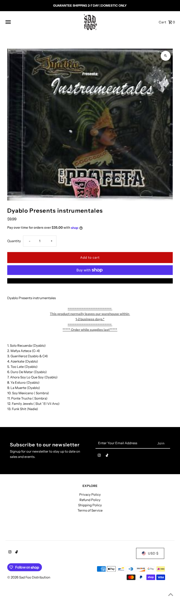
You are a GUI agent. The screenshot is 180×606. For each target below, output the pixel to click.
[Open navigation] (41, 22)
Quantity (14, 241)
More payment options (90, 281)
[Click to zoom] (166, 56)
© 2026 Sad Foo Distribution (28, 577)
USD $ (153, 553)
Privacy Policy (90, 494)
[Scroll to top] (171, 594)
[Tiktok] (107, 456)
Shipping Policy (90, 505)
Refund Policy (90, 500)
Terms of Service (90, 510)
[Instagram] (99, 456)
